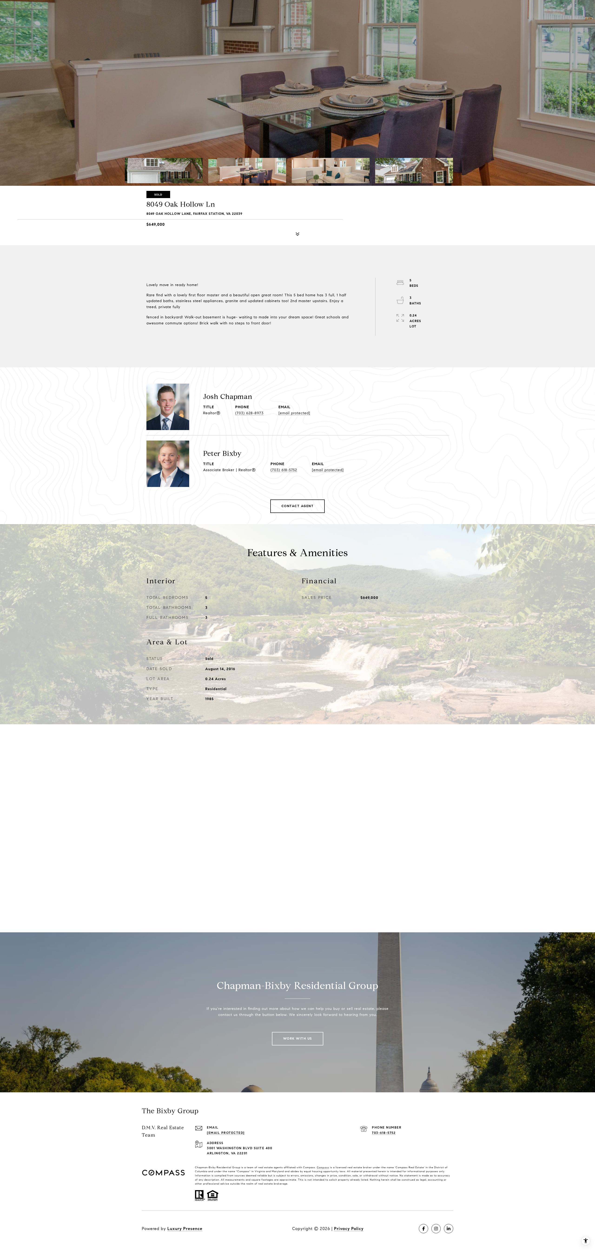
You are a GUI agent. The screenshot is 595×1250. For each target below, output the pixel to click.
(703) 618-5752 (284, 470)
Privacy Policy (349, 1228)
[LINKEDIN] (448, 1228)
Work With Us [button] (297, 1039)
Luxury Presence (184, 1228)
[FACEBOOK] (423, 1228)
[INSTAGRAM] (436, 1228)
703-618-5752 (384, 1133)
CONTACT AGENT (297, 506)
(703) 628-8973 (249, 413)
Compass (323, 1167)
